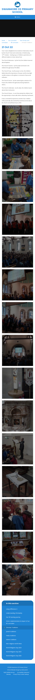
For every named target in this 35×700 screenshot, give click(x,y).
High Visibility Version (9, 672)
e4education (24, 670)
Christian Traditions (27, 42)
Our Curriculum (12, 40)
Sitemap (8, 674)
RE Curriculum (14, 42)
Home (3, 40)
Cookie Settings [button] (24, 674)
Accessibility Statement (23, 672)
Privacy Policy (16, 674)
